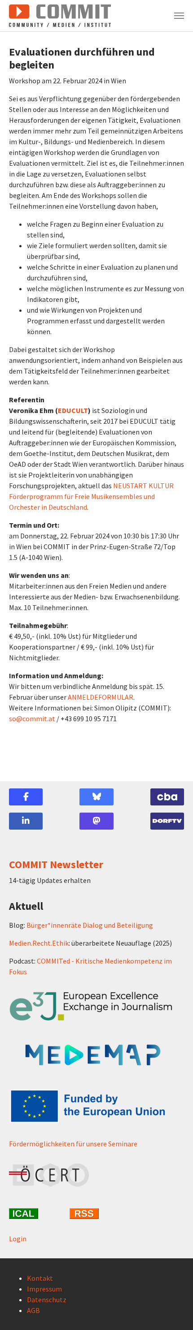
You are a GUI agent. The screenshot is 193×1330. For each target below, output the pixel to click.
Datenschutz (46, 1299)
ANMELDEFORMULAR (100, 697)
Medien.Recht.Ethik (39, 942)
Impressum (44, 1288)
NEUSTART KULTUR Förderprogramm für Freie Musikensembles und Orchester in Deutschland (91, 496)
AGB (33, 1310)
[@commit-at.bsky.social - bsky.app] (96, 796)
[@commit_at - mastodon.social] (96, 821)
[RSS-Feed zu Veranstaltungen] (96, 1213)
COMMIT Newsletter (56, 864)
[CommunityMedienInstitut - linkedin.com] (26, 821)
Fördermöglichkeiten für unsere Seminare (73, 1143)
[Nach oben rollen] (173, 1310)
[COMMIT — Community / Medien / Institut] (60, 15)
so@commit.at (32, 718)
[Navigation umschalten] (179, 15)
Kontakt (40, 1278)
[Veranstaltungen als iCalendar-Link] (35, 1213)
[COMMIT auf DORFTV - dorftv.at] (167, 821)
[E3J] (96, 1006)
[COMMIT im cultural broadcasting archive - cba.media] (167, 796)
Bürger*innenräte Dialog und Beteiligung (89, 925)
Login (17, 1238)
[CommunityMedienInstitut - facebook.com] (26, 796)
